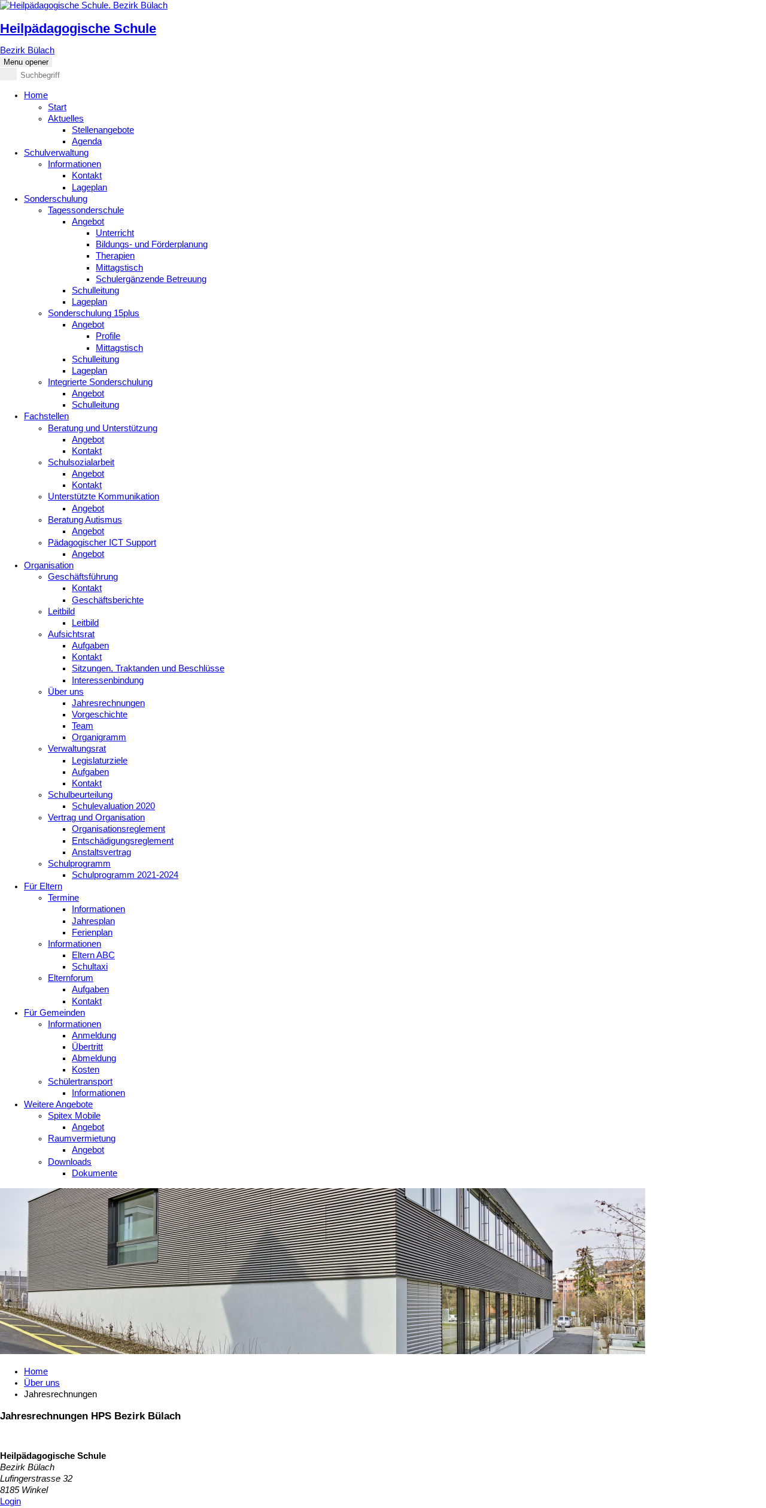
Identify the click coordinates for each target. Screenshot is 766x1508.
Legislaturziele (99, 760)
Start (57, 107)
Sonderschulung (55, 199)
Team (82, 726)
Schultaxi (90, 966)
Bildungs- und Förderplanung (152, 244)
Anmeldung (94, 1035)
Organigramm (99, 737)
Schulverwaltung (56, 153)
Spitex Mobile (74, 1116)
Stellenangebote (103, 130)
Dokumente (94, 1173)
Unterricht (115, 233)
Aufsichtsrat (71, 634)
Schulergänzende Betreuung (151, 279)
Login (10, 1501)
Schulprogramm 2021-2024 (125, 875)
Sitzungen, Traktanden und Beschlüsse (148, 668)
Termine (63, 898)
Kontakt (87, 175)
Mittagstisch (119, 267)
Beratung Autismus (85, 520)
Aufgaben (90, 645)
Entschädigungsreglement (123, 841)
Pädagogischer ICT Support (102, 542)
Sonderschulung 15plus (93, 313)
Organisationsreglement (118, 829)
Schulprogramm (79, 863)
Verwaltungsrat (77, 748)
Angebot (88, 221)
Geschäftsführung (83, 577)
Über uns (66, 692)
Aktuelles (66, 118)
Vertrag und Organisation (96, 817)
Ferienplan (92, 932)
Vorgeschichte (99, 714)
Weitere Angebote (58, 1104)
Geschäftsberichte (108, 600)
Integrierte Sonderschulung (100, 382)
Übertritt (87, 1047)
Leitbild (61, 611)
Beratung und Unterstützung (102, 428)
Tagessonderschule (86, 210)
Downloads (70, 1162)
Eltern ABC (93, 955)
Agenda (87, 141)
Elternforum (70, 978)
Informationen (74, 164)
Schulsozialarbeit (81, 462)
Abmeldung (94, 1058)
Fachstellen (46, 416)
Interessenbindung (108, 680)
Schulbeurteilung (80, 795)
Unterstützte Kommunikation (103, 496)
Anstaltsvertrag (101, 852)
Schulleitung (95, 290)
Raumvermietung (81, 1138)
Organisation (49, 565)
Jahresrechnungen (108, 703)
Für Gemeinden (54, 1013)
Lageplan (89, 187)
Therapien (115, 256)
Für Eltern (43, 886)
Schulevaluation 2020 (113, 806)
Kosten (85, 1069)
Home (36, 95)
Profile (108, 336)
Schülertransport (80, 1081)
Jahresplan (93, 921)
